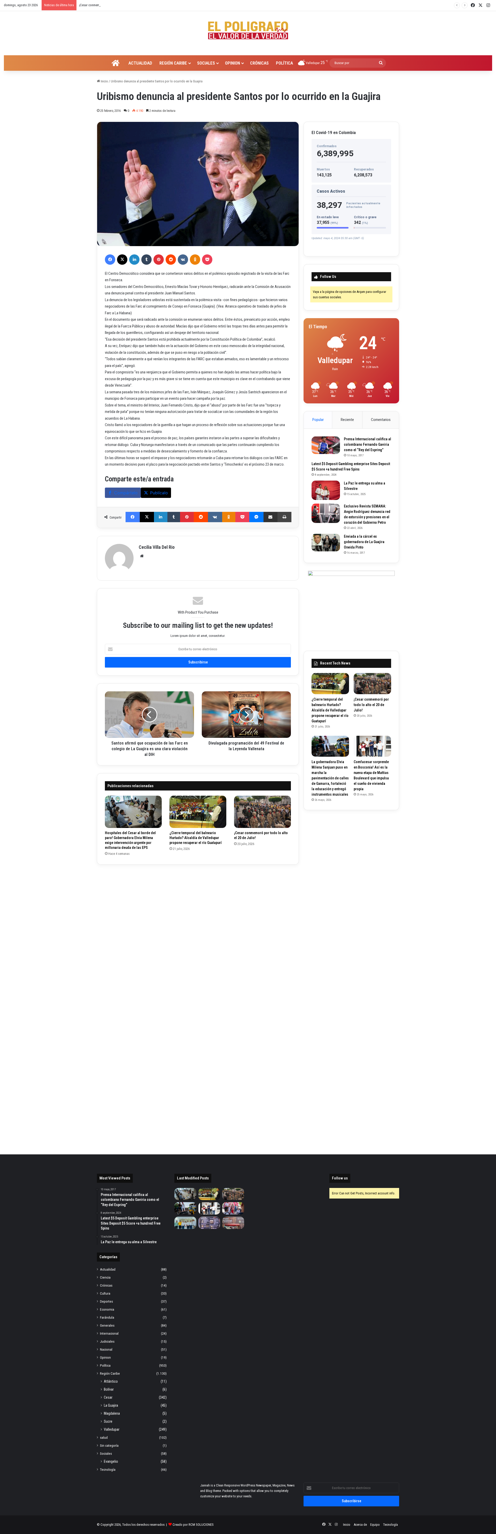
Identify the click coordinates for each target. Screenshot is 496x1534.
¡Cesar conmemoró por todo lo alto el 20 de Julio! (371, 704)
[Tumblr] (146, 259)
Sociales (206, 63)
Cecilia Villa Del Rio (157, 547)
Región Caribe (173, 63)
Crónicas (259, 63)
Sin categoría (109, 1445)
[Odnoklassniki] (195, 259)
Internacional (109, 1333)
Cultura (105, 1293)
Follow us (340, 1178)
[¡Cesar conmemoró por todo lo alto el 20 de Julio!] (262, 812)
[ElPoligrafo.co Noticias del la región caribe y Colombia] (247, 30)
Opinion (232, 63)
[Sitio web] (142, 556)
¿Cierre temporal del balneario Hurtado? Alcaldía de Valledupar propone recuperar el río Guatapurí (195, 838)
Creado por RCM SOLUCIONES (193, 1525)
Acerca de (360, 1525)
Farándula (107, 1317)
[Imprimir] (284, 517)
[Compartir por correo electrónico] (271, 517)
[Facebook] (110, 259)
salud (104, 1437)
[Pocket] (207, 259)
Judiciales (107, 1341)
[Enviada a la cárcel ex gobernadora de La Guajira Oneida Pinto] (326, 542)
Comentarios (381, 419)
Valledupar (111, 1429)
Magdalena (112, 1413)
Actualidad (140, 63)
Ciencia (105, 1277)
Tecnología (107, 1469)
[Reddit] (171, 259)
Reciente (347, 419)
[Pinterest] (158, 259)
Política (284, 63)
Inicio (104, 81)
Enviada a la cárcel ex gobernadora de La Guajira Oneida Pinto (364, 541)
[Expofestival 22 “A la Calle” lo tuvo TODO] (233, 1223)
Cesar (108, 1397)
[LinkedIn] (134, 259)
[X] (122, 259)
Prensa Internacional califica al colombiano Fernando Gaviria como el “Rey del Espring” (367, 444)
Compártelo (126, 492)
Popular (318, 419)
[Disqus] (198, 936)
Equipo (375, 1525)
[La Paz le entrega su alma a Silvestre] (326, 490)
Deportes (106, 1301)
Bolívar (109, 1389)
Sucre (108, 1421)
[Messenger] (256, 517)
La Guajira (111, 1405)
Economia (107, 1309)
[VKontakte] (183, 259)
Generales (107, 1325)
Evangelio (111, 1461)
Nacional (106, 1349)
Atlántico (111, 1381)
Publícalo (159, 492)
